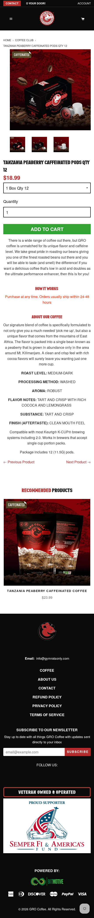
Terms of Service (47, 714)
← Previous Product (18, 461)
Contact (47, 688)
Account (84, 3)
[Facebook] (42, 775)
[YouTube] (52, 775)
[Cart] (83, 19)
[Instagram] (47, 775)
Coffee (47, 670)
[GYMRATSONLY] (47, 640)
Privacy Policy (47, 705)
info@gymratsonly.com (52, 658)
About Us (47, 679)
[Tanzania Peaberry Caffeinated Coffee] (47, 542)
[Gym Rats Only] (47, 17)
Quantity (10, 201)
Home (7, 40)
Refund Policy (47, 697)
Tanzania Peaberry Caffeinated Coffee (47, 591)
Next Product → (78, 461)
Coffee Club (24, 40)
